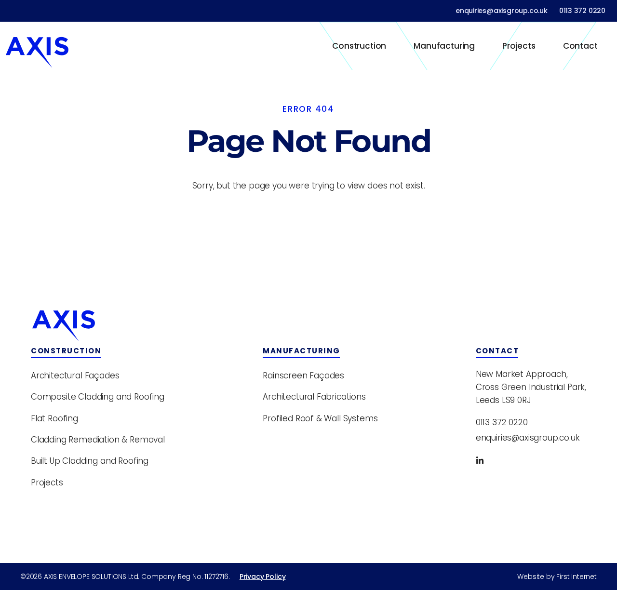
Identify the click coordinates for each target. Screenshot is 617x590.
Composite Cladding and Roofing (97, 396)
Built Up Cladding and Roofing (89, 461)
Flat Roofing (54, 418)
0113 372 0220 (582, 10)
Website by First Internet (557, 576)
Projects (519, 46)
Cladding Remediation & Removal (98, 439)
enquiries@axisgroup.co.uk (502, 10)
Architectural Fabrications (314, 396)
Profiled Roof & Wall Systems (320, 418)
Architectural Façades (75, 375)
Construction (359, 46)
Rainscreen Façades (303, 375)
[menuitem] (359, 45)
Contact (580, 46)
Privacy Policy (263, 576)
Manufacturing (444, 46)
